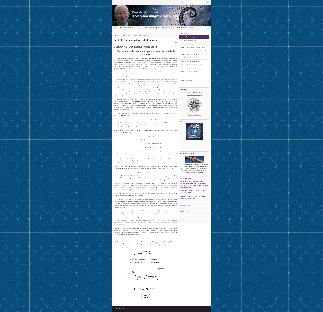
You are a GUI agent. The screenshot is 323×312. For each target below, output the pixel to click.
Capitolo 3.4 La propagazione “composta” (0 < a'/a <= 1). (193, 50)
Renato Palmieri (167, 27)
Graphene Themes (125, 310)
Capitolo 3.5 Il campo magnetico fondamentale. (191, 54)
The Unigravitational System (150, 27)
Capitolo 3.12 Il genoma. (186, 80)
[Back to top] (319, 308)
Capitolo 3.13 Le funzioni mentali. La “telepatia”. (192, 84)
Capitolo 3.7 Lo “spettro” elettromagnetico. (190, 61)
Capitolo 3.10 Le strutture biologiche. (189, 71)
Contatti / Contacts (181, 27)
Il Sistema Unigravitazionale (129, 27)
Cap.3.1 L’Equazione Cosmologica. (189, 40)
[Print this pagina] (176, 42)
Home (115, 27)
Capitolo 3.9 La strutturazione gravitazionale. (191, 68)
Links (191, 27)
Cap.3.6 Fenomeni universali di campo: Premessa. (192, 57)
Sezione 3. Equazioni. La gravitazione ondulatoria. (135, 35)
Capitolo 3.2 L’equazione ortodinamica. (190, 44)
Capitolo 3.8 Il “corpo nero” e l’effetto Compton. (192, 64)
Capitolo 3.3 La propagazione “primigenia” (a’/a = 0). (193, 47)
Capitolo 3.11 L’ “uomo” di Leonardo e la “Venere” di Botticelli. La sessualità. (193, 76)
